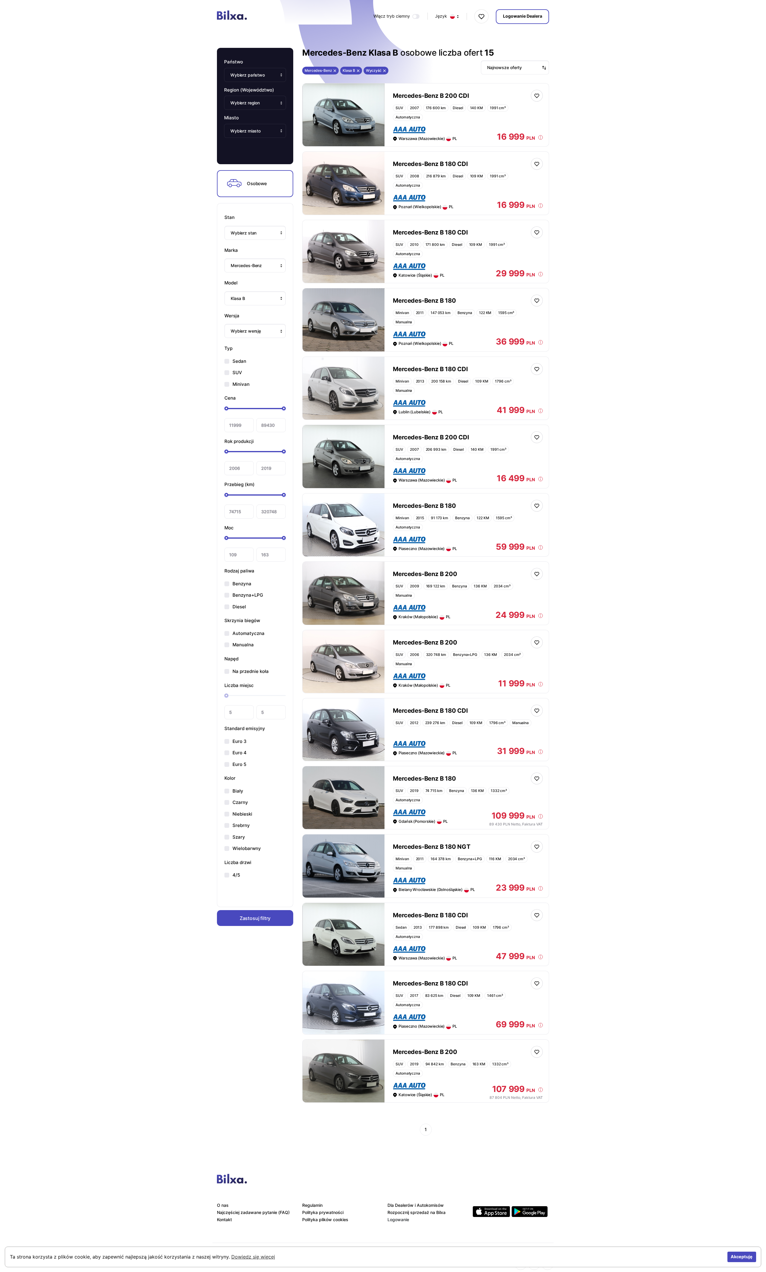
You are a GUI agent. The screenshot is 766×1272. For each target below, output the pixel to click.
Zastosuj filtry (255, 918)
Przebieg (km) (239, 484)
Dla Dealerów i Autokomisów (415, 1205)
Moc (229, 528)
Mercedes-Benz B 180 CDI (430, 163)
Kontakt (224, 1219)
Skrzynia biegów (242, 620)
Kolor (229, 778)
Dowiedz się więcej (253, 1257)
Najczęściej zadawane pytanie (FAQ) (253, 1212)
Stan (229, 217)
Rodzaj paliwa (239, 571)
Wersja (231, 316)
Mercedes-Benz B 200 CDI (431, 95)
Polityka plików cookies (325, 1219)
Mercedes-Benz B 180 (424, 300)
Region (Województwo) (249, 90)
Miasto (231, 118)
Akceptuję (742, 1256)
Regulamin (312, 1205)
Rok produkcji (239, 441)
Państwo (233, 62)
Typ (228, 348)
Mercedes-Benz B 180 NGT (431, 846)
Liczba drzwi (237, 862)
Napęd (231, 659)
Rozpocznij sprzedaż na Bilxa (416, 1212)
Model (231, 283)
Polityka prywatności (323, 1212)
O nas (223, 1205)
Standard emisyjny (244, 728)
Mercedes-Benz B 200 (425, 574)
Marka (231, 250)
